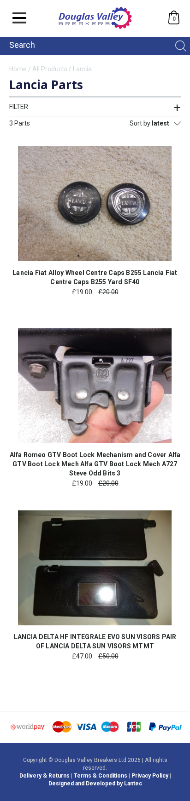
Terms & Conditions (100, 775)
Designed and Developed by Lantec (95, 783)
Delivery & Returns (44, 775)
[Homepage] (95, 29)
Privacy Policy (149, 775)
